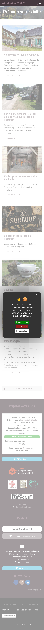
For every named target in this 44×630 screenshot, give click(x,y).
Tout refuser (22, 327)
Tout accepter (22, 322)
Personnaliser (22, 331)
